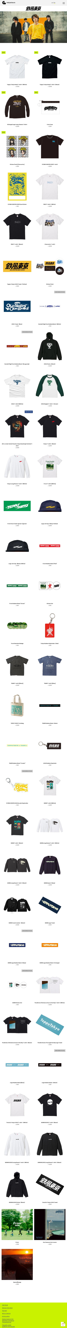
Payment (4, 1310)
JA (52, 3)
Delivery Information (7, 1308)
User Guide (5, 1305)
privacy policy (6, 1316)
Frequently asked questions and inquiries (8, 1325)
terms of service (6, 1313)
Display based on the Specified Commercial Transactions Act (8, 1320)
